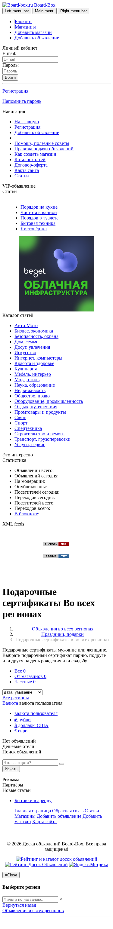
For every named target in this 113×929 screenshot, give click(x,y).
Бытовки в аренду (33, 800)
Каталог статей (30, 159)
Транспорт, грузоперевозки (42, 439)
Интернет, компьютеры (38, 357)
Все (20, 670)
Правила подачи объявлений (44, 148)
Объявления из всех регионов (33, 910)
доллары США (31, 725)
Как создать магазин (35, 154)
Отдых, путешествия (35, 406)
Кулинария (25, 368)
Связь (20, 417)
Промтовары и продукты (40, 412)
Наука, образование (34, 385)
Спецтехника (28, 428)
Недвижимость (30, 390)
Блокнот (23, 21)
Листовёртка (33, 228)
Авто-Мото (26, 325)
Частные (25, 681)
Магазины (25, 26)
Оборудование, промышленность (48, 401)
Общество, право (32, 395)
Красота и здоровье (34, 363)
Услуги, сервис (29, 444)
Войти (10, 77)
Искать (11, 769)
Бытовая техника (37, 223)
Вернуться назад (19, 905)
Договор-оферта (31, 164)
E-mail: (9, 53)
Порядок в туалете (39, 217)
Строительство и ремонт (39, 433)
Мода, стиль (26, 379)
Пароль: (10, 65)
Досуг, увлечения (32, 347)
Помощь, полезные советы (41, 143)
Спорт (20, 422)
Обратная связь (67, 810)
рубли (22, 719)
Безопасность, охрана (36, 336)
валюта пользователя (36, 713)
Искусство (25, 352)
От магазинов (30, 676)
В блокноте (26, 513)
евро (20, 730)
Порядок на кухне (39, 207)
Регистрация (15, 91)
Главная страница (33, 810)
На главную (26, 121)
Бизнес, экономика (33, 330)
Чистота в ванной (38, 212)
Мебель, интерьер (32, 374)
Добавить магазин (33, 32)
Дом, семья (25, 341)
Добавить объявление (36, 37)
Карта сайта (26, 170)
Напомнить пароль (21, 101)
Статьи (21, 175)
